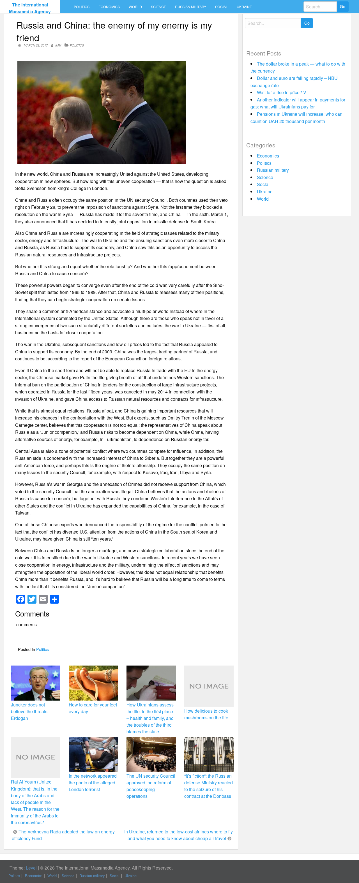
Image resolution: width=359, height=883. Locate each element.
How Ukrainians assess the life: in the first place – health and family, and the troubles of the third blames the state (150, 718)
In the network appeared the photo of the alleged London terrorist (93, 782)
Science (158, 6)
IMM (58, 45)
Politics (81, 6)
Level (31, 868)
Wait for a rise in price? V (281, 92)
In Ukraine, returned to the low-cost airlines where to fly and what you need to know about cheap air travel (178, 835)
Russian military (190, 6)
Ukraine (244, 6)
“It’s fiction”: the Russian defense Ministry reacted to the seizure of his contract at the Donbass (208, 786)
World (135, 6)
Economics (109, 6)
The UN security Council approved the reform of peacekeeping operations (150, 786)
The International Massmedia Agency (30, 8)
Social (221, 6)
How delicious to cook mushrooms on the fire (206, 714)
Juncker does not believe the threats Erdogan (29, 711)
